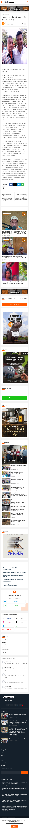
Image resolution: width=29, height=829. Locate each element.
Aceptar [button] (14, 826)
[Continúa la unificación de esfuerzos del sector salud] (6, 474)
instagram (9, 622)
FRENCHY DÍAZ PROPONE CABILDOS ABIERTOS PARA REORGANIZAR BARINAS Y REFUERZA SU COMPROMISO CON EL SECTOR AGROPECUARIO (14, 232)
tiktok (22, 622)
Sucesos (3, 647)
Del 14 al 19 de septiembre (17, 479)
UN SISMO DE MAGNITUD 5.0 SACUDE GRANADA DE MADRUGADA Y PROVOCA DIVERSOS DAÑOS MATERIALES (18, 522)
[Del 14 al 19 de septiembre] (6, 481)
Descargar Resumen (15, 397)
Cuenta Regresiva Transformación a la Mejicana (14, 572)
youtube (9, 629)
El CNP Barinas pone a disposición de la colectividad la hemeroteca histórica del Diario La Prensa (14, 258)
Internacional (4, 644)
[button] (27, 2)
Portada (3, 14)
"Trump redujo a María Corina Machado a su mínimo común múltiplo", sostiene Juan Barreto (14, 801)
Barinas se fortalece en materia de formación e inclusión (17, 715)
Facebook (11, 184)
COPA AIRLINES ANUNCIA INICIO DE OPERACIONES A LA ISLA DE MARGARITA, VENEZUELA (15, 795)
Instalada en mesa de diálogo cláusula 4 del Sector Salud (14, 789)
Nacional (4, 642)
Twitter (15, 184)
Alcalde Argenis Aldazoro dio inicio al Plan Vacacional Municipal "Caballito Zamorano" (13, 282)
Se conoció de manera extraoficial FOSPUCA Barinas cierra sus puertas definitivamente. (19, 487)
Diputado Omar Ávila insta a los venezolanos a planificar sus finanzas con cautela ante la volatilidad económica (18, 508)
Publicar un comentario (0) (14, 304)
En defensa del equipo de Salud (18, 465)
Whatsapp (22, 184)
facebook (9, 618)
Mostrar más (24, 209)
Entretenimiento (5, 649)
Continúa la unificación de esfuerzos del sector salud (17, 473)
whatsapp (15, 605)
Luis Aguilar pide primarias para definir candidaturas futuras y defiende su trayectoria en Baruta (19, 494)
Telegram (19, 184)
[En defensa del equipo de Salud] (6, 467)
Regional (8, 14)
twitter (22, 618)
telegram (15, 601)
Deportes (4, 652)
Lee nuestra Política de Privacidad (14, 823)
